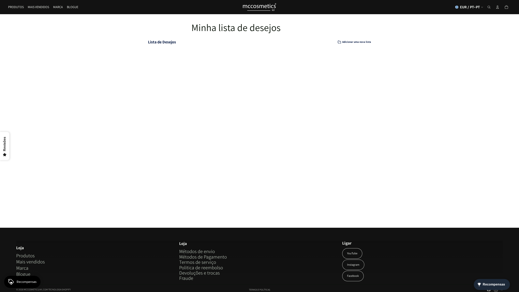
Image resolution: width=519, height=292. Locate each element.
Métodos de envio (197, 251)
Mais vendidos (30, 261)
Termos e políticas (259, 289)
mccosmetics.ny (33, 289)
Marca (22, 268)
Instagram (353, 264)
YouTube (352, 253)
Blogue (23, 274)
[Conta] (497, 7)
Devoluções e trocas (199, 272)
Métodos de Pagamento (203, 256)
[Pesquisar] (489, 7)
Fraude (186, 278)
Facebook (353, 276)
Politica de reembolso (201, 267)
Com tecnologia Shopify (57, 289)
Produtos (25, 255)
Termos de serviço (197, 262)
